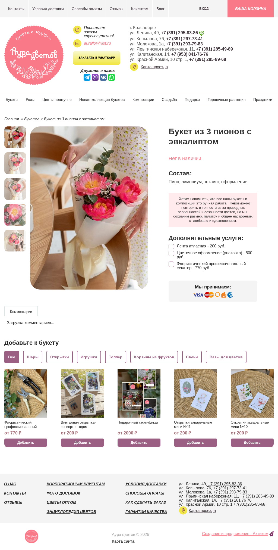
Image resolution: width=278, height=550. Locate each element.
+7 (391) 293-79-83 (184, 44)
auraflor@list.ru (97, 43)
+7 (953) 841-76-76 (189, 54)
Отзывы (116, 9)
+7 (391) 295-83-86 (179, 32)
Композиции (143, 99)
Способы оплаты (87, 9)
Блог (160, 9)
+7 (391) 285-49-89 (214, 49)
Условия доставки (48, 9)
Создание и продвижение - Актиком (235, 533)
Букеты (12, 99)
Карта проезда (154, 66)
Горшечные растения (227, 99)
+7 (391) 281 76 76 (234, 500)
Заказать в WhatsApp (96, 57)
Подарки (192, 99)
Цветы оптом (61, 502)
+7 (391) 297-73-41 (184, 38)
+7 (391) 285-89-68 (207, 59)
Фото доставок (63, 493)
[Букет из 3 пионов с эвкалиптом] (89, 208)
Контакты (16, 9)
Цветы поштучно (57, 99)
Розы (30, 99)
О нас (10, 484)
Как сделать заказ (145, 502)
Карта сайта (123, 541)
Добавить (25, 442)
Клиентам (140, 9)
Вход (204, 9)
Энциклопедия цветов (71, 511)
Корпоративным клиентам (76, 484)
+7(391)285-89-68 (249, 504)
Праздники (262, 99)
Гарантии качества (146, 511)
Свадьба (169, 99)
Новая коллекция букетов (102, 99)
